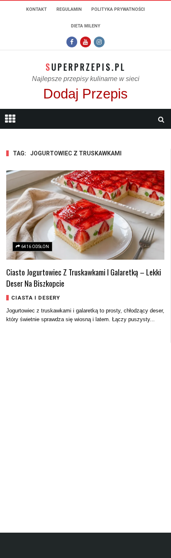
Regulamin (69, 9)
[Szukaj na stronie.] (161, 119)
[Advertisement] (85, 428)
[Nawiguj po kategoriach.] (10, 119)
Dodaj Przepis (85, 94)
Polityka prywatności (118, 9)
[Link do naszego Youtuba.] (85, 42)
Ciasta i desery (35, 298)
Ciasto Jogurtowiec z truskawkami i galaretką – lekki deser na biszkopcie (83, 277)
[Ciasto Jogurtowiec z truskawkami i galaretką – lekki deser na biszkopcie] (85, 215)
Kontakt (36, 9)
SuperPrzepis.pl (86, 67)
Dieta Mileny (85, 26)
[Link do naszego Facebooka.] (71, 42)
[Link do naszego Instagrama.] (99, 42)
